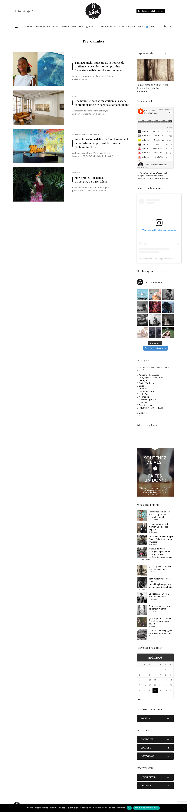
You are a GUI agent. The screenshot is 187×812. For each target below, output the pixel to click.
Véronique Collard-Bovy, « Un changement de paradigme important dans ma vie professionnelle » (101, 143)
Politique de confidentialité (146, 808)
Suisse (142, 415)
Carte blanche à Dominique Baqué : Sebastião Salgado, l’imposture (161, 539)
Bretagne (143, 380)
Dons (140, 26)
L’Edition (65, 26)
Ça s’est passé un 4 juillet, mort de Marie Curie (160, 568)
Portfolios (77, 26)
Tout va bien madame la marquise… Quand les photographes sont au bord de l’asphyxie (160, 582)
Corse (141, 386)
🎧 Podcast (91, 26)
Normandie (144, 397)
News (74, 57)
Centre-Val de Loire (147, 383)
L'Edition (76, 173)
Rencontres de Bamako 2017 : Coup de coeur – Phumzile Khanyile (159, 514)
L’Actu (39, 26)
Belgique (143, 413)
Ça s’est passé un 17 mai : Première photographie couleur (160, 621)
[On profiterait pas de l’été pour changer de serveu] (142, 294)
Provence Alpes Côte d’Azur (151, 407)
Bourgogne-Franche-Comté (151, 377)
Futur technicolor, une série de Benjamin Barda (161, 607)
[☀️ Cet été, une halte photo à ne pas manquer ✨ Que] (168, 294)
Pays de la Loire (146, 405)
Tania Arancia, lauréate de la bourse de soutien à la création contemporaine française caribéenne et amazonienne (99, 66)
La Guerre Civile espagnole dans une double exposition (161, 632)
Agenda (118, 26)
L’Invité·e (29, 26)
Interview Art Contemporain (85, 134)
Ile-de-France (145, 394)
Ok (129, 808)
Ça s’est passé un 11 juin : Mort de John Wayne (160, 595)
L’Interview (52, 26)
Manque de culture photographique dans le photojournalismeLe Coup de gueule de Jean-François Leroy (155, 554)
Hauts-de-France (146, 391)
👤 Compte (151, 26)
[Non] (183, 808)
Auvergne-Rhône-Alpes (149, 375)
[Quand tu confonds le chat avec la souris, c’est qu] (155, 294)
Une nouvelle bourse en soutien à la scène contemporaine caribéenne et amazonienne (102, 103)
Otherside (105, 26)
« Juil (139, 699)
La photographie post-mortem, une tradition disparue (159, 527)
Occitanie (143, 402)
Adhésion (130, 26)
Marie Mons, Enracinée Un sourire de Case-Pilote (91, 179)
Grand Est (143, 388)
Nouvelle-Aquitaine (147, 399)
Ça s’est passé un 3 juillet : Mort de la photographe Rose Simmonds (152, 88)
